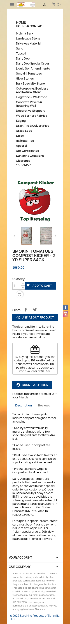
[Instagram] (65, 314)
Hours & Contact (30, 26)
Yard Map (23, 165)
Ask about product (35, 317)
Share (25, 309)
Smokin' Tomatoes (29, 73)
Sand (19, 48)
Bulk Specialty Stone (30, 83)
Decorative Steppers (30, 111)
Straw (20, 136)
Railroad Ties (25, 141)
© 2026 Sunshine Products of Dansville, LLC (35, 617)
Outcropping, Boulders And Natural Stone (32, 90)
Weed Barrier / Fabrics (31, 116)
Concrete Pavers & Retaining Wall (29, 104)
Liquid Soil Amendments (33, 68)
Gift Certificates (27, 151)
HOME (21, 22)
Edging (21, 121)
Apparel (21, 146)
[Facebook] (65, 307)
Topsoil (21, 53)
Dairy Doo (23, 58)
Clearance (23, 161)
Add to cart (39, 285)
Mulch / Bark (24, 33)
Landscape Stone (28, 38)
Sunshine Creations (30, 156)
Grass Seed (24, 131)
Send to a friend (32, 385)
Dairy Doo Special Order (32, 63)
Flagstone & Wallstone (31, 97)
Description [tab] (23, 405)
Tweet (34, 309)
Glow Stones (25, 78)
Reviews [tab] (44, 405)
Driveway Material (28, 43)
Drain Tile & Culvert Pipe (32, 126)
